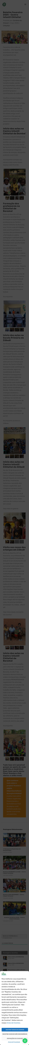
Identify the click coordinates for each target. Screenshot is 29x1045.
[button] (25, 1040)
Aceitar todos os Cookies (15, 1029)
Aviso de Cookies (13, 1023)
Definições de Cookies (15, 1038)
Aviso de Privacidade (14, 1042)
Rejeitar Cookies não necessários (14, 1034)
